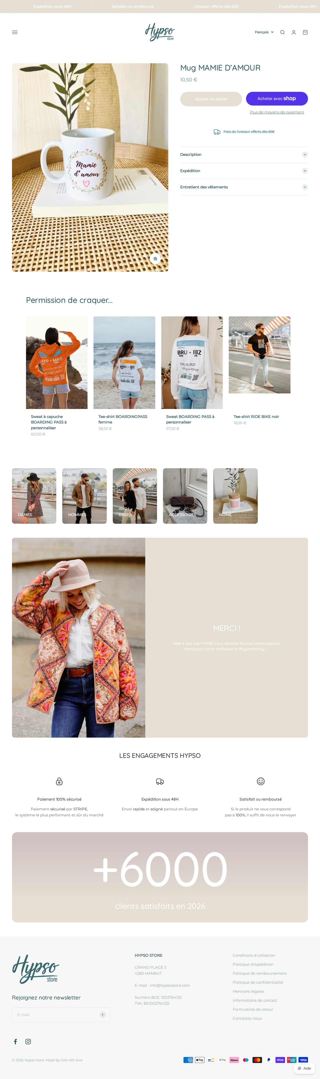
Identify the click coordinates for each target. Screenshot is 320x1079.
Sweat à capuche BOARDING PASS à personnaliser (49, 422)
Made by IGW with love (64, 1060)
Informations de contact (255, 1000)
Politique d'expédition (253, 964)
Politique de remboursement (260, 973)
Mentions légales (248, 991)
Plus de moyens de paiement (277, 112)
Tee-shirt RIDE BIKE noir (256, 416)
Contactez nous (247, 1018)
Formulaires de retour (253, 1009)
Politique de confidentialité (258, 982)
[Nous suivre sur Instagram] (28, 1041)
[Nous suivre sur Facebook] (15, 1041)
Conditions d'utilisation (254, 955)
